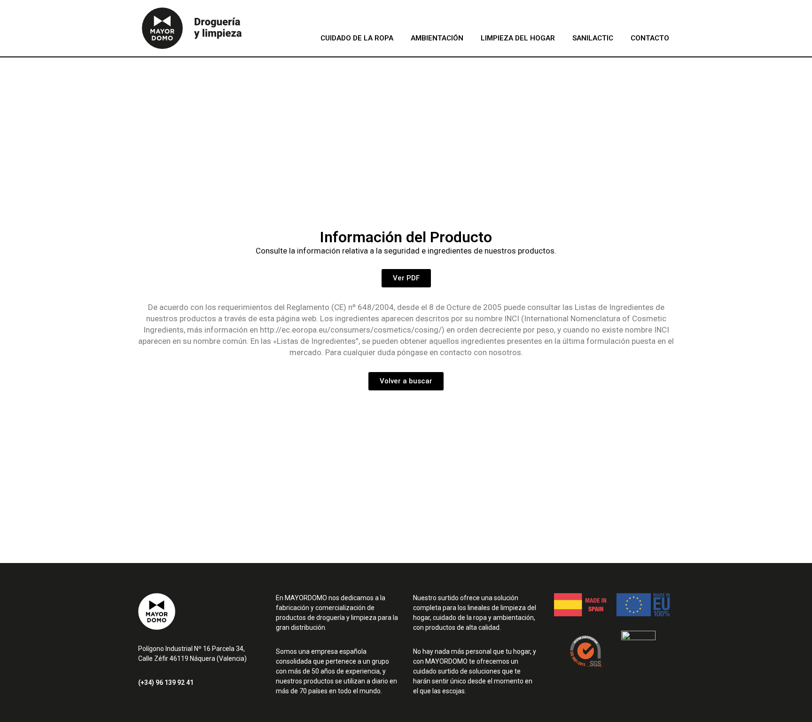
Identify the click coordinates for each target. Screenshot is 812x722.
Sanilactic (592, 38)
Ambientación (437, 38)
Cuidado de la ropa (356, 38)
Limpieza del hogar (518, 38)
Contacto (650, 38)
